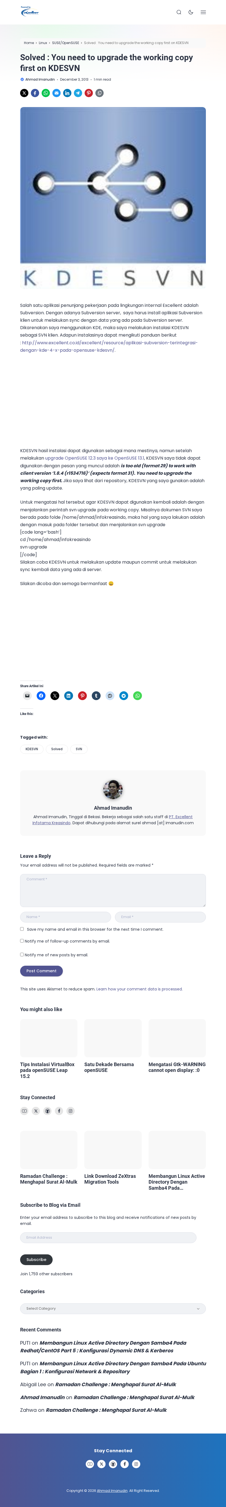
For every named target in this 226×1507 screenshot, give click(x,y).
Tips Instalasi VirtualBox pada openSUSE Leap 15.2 (47, 1070)
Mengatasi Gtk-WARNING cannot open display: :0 (177, 1067)
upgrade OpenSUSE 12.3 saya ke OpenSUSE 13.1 (94, 458)
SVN (79, 749)
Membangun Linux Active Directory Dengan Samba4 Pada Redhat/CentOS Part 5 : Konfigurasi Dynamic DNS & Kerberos (177, 1182)
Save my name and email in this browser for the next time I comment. (95, 929)
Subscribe (36, 1259)
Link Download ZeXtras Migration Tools (110, 1179)
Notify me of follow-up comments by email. (67, 941)
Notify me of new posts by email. (56, 955)
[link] (24, 93)
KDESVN (32, 749)
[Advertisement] (61, 399)
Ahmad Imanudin (113, 808)
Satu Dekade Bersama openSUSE (109, 1067)
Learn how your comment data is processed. (139, 989)
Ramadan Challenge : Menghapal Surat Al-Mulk (48, 1179)
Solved (57, 749)
